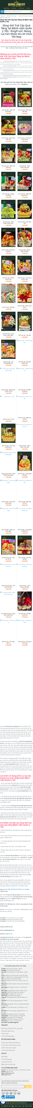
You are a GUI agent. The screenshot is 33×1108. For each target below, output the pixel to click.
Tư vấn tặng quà (6, 1059)
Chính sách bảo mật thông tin (10, 1042)
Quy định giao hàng (7, 1031)
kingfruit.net (14, 1102)
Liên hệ (28, 8)
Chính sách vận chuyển (8, 1048)
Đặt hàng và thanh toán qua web (11, 1028)
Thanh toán (21, 8)
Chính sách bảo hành (8, 1050)
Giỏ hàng (7, 8)
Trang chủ (2, 16)
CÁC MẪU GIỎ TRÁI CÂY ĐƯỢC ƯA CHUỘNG (17, 889)
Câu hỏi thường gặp (7, 1036)
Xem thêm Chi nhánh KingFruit (10, 1022)
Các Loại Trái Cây (6, 1062)
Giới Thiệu (14, 8)
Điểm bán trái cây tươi (11, 16)
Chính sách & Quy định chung (10, 1045)
